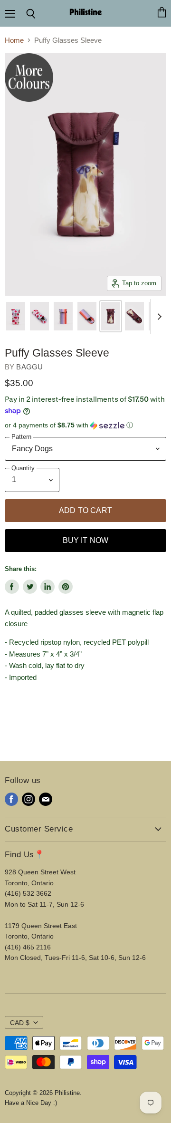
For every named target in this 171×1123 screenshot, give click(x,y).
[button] (85, 425)
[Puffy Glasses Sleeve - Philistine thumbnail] (15, 316)
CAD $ (19, 1022)
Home (14, 40)
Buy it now (86, 540)
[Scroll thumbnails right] (157, 316)
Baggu (29, 367)
